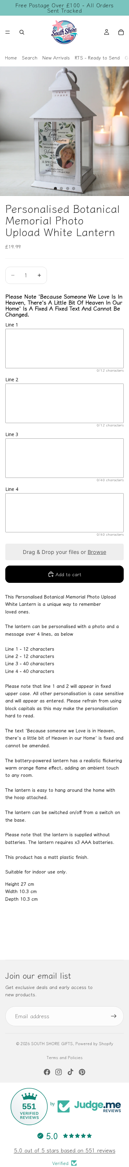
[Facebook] (47, 1072)
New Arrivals (56, 57)
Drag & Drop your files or (64, 552)
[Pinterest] (82, 1072)
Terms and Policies (65, 1057)
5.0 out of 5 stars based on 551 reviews (64, 1150)
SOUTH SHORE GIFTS (52, 1043)
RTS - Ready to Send (97, 57)
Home (11, 57)
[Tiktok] (70, 1072)
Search (29, 57)
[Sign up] (114, 1016)
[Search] (22, 32)
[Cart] (121, 32)
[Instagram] (59, 1072)
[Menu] (7, 32)
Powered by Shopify (94, 1043)
